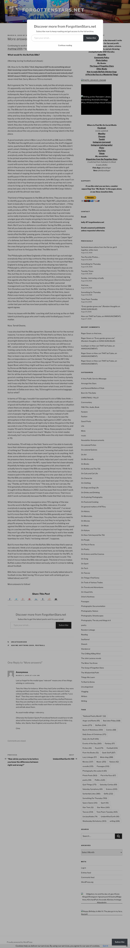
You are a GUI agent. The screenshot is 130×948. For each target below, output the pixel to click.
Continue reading (65, 45)
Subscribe (91, 38)
